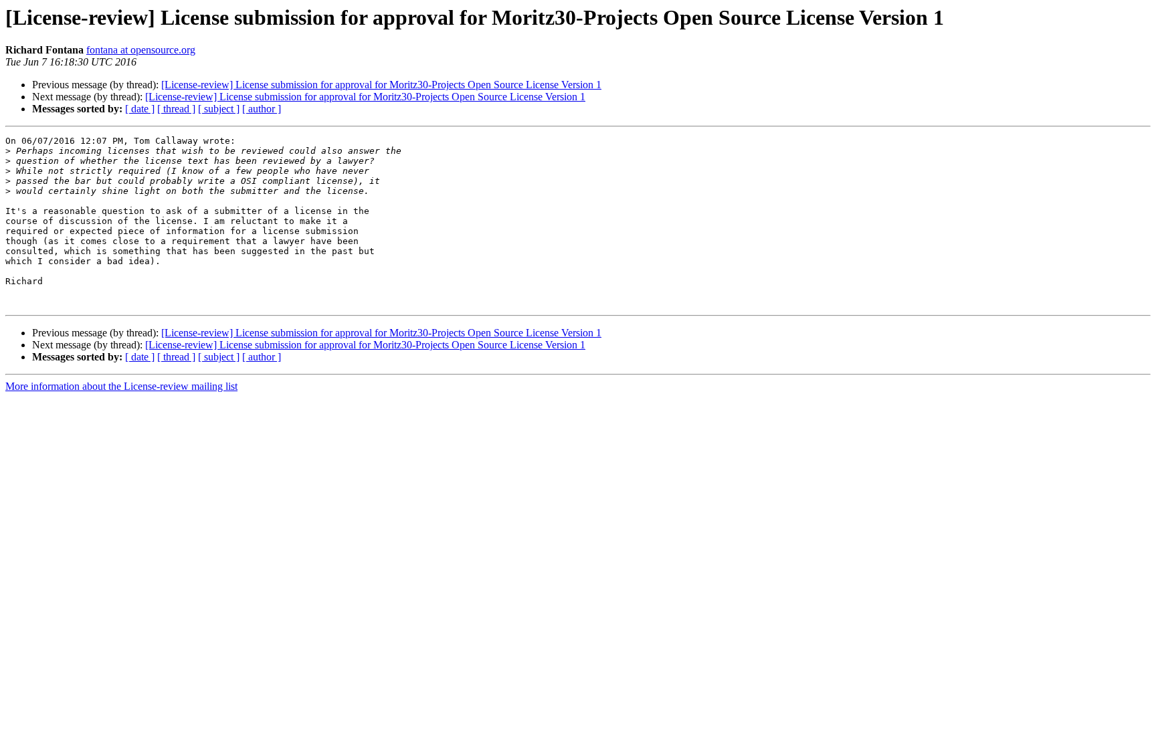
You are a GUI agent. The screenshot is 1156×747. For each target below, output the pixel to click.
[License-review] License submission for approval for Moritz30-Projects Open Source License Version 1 (381, 84)
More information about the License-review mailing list (121, 386)
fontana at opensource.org (140, 50)
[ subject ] (218, 108)
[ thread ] (176, 108)
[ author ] (261, 108)
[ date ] (140, 108)
